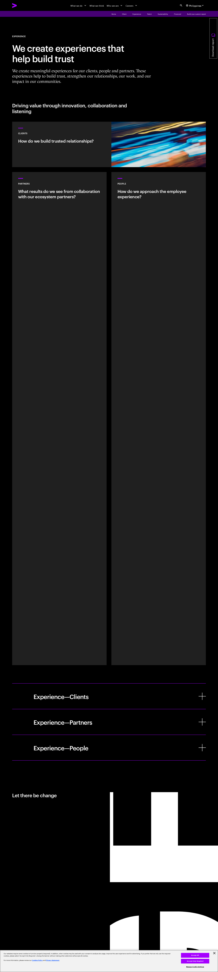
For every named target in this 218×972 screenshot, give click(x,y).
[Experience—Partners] (109, 722)
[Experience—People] (109, 747)
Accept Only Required (195, 961)
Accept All (195, 955)
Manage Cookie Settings (195, 967)
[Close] (214, 953)
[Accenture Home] (21, 5)
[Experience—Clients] (109, 696)
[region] (109, 961)
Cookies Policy (37, 960)
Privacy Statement (52, 960)
